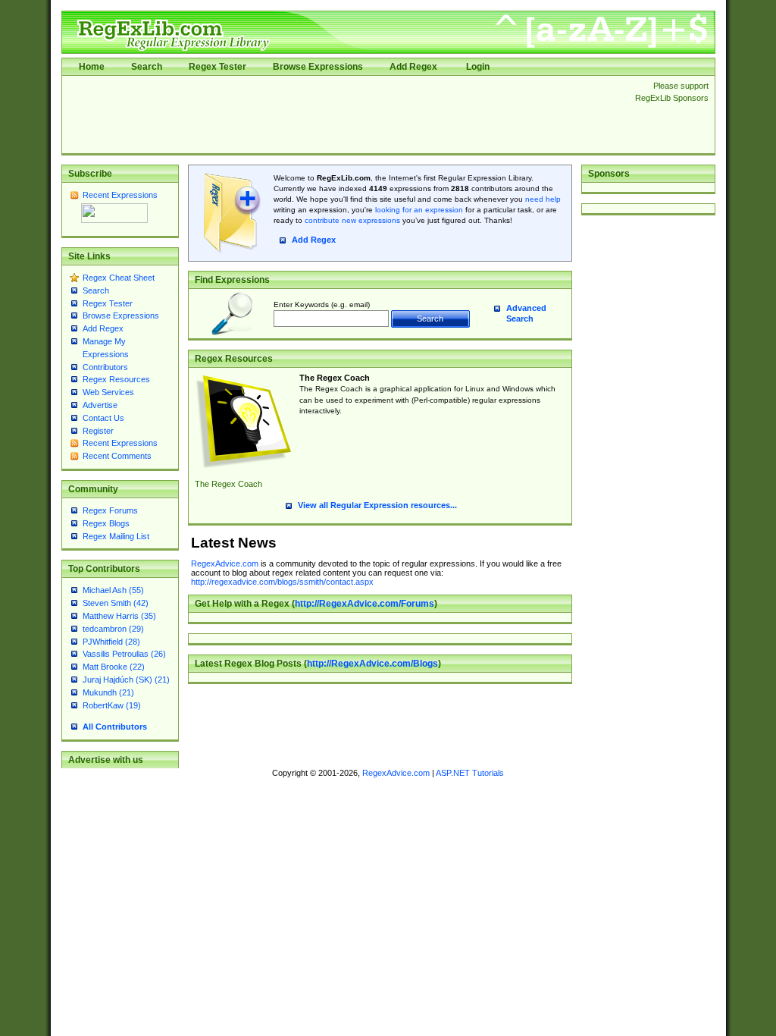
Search (146, 66)
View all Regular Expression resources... (377, 505)
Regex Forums (110, 510)
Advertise (100, 405)
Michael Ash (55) (113, 590)
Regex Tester (217, 66)
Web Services (108, 392)
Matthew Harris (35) (119, 615)
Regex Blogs (106, 523)
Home (92, 66)
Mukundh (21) (108, 692)
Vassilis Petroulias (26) (124, 653)
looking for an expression (418, 210)
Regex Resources (116, 379)
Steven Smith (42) (116, 602)
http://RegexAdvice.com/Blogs (372, 663)
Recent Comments (117, 455)
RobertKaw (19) (112, 705)
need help (543, 199)
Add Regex (413, 66)
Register (98, 430)
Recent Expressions (120, 194)
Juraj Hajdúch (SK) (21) (126, 679)
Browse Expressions (318, 66)
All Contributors (115, 726)
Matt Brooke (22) (114, 666)
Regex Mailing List (116, 536)
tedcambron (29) (113, 628)
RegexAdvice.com (224, 563)
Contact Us (103, 417)
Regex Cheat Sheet (119, 277)
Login (478, 66)
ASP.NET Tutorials (470, 772)
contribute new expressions (352, 220)
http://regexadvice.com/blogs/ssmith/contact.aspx (282, 581)
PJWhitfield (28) (111, 641)
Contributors (105, 367)
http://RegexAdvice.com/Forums (364, 603)
